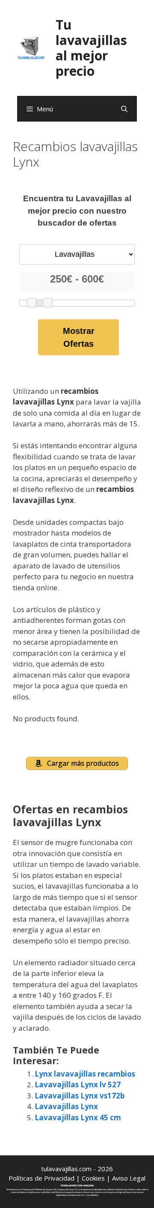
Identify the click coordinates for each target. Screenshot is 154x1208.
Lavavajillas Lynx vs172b (79, 1096)
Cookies (93, 1178)
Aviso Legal (128, 1178)
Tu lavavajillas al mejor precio (91, 48)
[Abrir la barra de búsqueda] (124, 109)
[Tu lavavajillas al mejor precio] (31, 47)
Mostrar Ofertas (79, 337)
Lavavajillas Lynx (66, 1106)
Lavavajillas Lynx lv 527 (78, 1084)
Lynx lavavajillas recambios (85, 1074)
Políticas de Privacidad (41, 1178)
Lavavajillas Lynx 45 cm (78, 1117)
